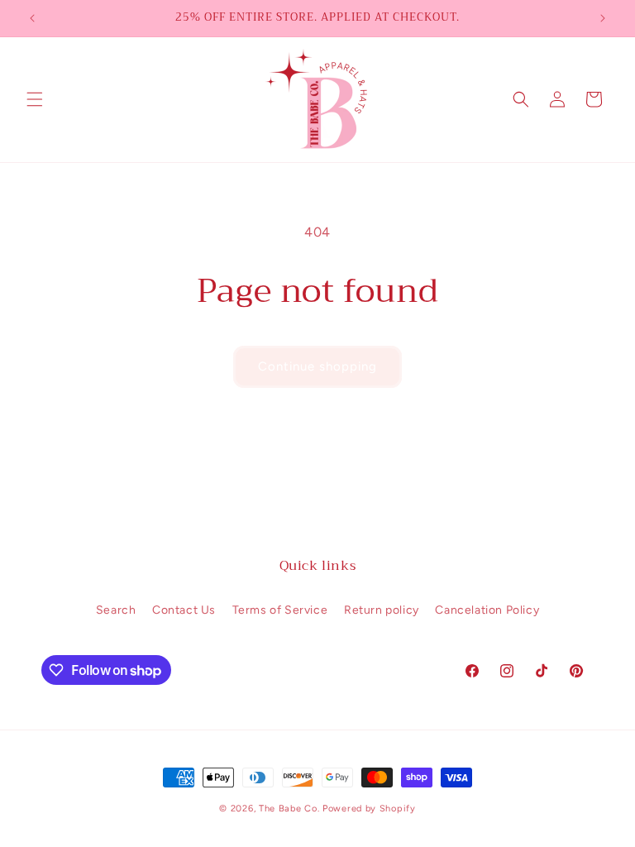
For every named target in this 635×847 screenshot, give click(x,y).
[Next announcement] (603, 18)
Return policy (381, 610)
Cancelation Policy (487, 610)
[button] (35, 99)
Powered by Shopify (369, 808)
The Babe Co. (290, 808)
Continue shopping (317, 366)
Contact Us (184, 610)
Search (116, 610)
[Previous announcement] (32, 18)
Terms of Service (280, 610)
